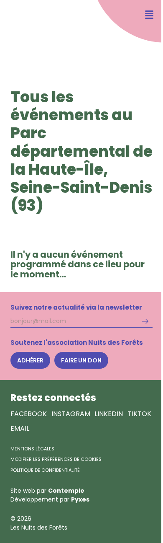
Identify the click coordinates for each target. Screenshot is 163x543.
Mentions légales (32, 448)
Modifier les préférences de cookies (56, 459)
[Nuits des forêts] (24, 31)
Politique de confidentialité (45, 470)
